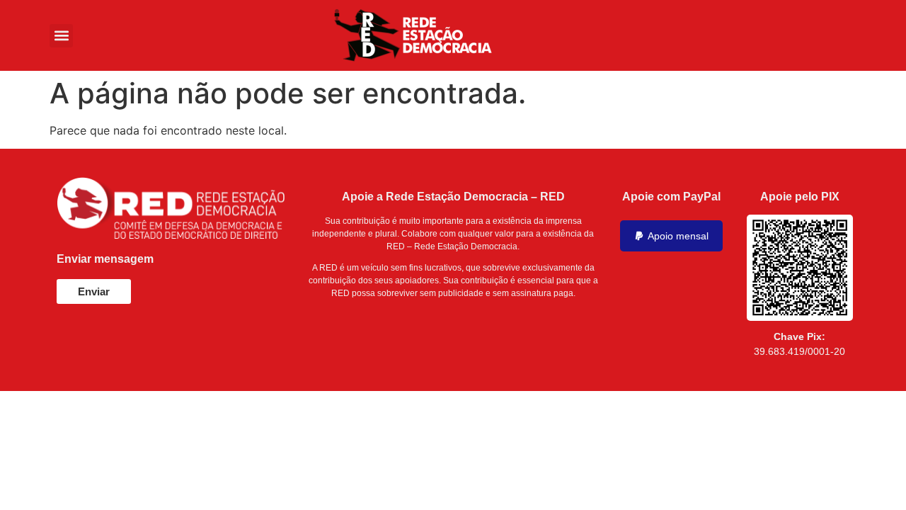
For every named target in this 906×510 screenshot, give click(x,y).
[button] (61, 35)
